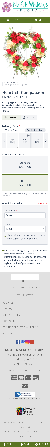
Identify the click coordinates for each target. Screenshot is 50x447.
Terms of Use (25, 436)
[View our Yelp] (32, 342)
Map (26, 444)
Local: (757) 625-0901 (25, 364)
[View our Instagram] (27, 342)
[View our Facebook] (18, 342)
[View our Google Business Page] (23, 342)
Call (9, 444)
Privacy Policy (13, 431)
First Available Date (35, 130)
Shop (14, 19)
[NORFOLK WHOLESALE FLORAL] (25, 12)
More (6, 111)
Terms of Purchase (33, 431)
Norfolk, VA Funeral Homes (17, 422)
